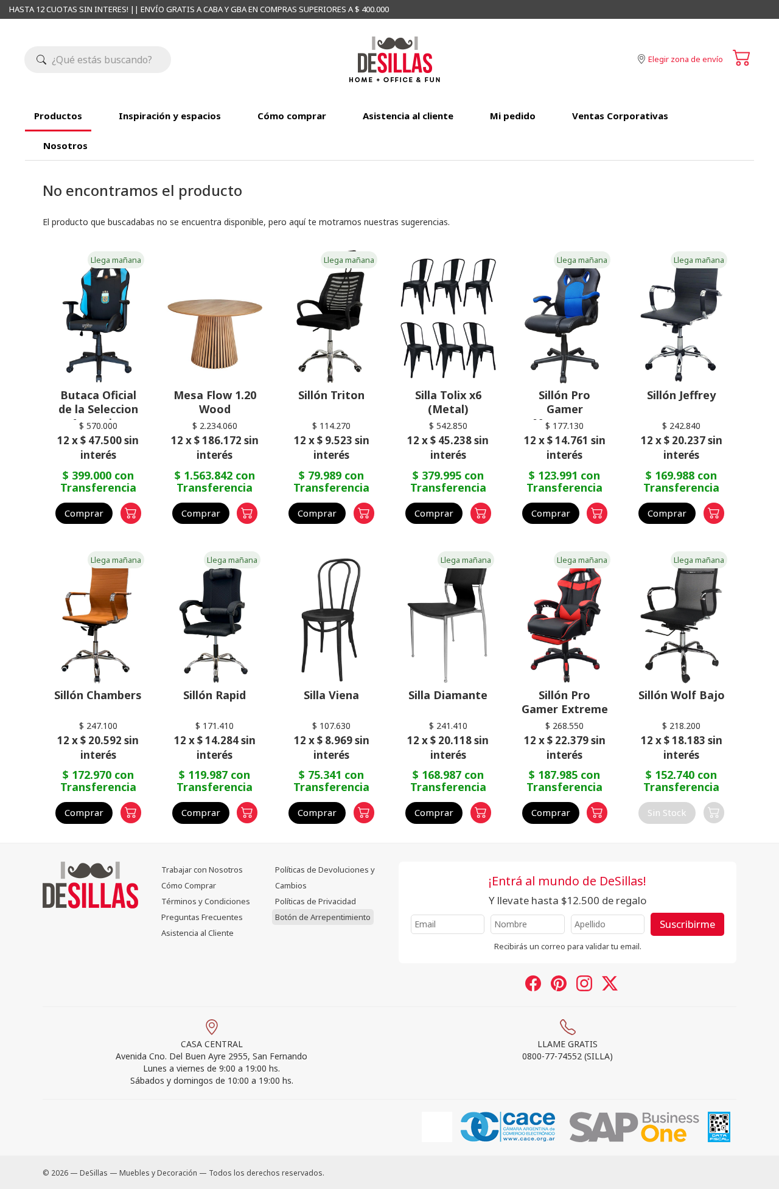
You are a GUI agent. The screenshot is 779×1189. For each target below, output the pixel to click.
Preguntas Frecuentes (202, 917)
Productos (58, 116)
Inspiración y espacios (170, 116)
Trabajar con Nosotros (202, 869)
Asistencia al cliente (408, 116)
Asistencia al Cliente (197, 932)
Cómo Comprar (188, 885)
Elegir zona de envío (685, 59)
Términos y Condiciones (205, 901)
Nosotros (65, 145)
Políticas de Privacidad (315, 901)
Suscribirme (687, 924)
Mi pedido (513, 116)
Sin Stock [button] (667, 812)
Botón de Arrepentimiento (323, 917)
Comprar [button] (84, 513)
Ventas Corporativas (620, 116)
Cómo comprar (291, 116)
